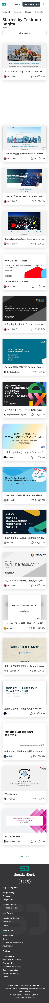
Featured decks (9, 904)
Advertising (8, 946)
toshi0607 (12, 76)
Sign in (17, 4)
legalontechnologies (17, 414)
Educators (7, 921)
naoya (10, 628)
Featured (6, 12)
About (13, 994)
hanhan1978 (13, 671)
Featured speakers (10, 907)
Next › (28, 856)
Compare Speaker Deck (13, 942)
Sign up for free (31, 4)
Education (39, 12)
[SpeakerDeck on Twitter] (28, 881)
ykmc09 (11, 457)
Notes (5, 976)
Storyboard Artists (11, 918)
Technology (8, 896)
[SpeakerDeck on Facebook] (21, 881)
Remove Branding (10, 970)
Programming (8, 892)
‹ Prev (20, 856)
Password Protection (12, 959)
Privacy (27, 994)
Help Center (8, 935)
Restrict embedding (11, 973)
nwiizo (10, 542)
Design (28, 12)
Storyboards (8, 899)
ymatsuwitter (13, 841)
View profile (24, 33)
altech (10, 713)
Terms (19, 994)
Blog (5, 939)
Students (6, 925)
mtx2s (10, 756)
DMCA (35, 994)
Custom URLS (8, 963)
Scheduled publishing (12, 966)
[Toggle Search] (43, 4)
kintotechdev (13, 372)
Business (17, 12)
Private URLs (8, 956)
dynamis (11, 799)
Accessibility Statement (24, 997)
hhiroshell (11, 500)
